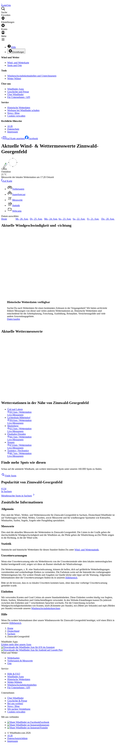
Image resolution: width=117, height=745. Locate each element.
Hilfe (13, 47)
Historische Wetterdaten (18, 107)
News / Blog (13, 113)
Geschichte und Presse (18, 91)
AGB (10, 126)
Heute (4, 219)
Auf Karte (7, 181)
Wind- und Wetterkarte (18, 62)
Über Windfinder (15, 94)
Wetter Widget (14, 78)
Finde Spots (10, 475)
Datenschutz (13, 129)
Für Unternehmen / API (18, 97)
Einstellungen (18, 52)
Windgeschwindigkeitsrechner (45, 608)
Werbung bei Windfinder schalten (23, 110)
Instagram (44, 725)
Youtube (44, 727)
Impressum (12, 131)
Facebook (33, 138)
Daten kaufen (13, 319)
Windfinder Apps (15, 89)
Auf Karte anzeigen (15, 138)
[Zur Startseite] (1, 2)
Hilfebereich (71, 577)
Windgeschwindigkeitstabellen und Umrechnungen (31, 75)
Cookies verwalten (16, 116)
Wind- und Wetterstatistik (86, 549)
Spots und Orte (14, 65)
